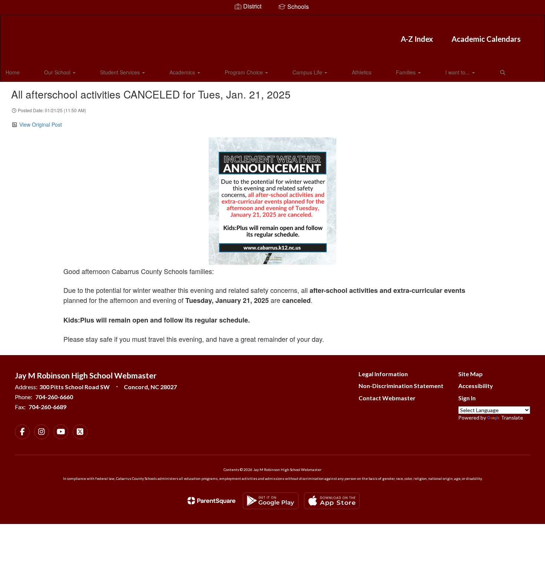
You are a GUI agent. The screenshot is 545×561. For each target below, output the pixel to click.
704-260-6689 (47, 406)
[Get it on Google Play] (270, 500)
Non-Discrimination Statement (401, 385)
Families (406, 72)
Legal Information (383, 373)
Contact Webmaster (387, 397)
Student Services (120, 72)
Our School (58, 72)
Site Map (470, 373)
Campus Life (308, 72)
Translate (512, 417)
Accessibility (475, 385)
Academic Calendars (486, 38)
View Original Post (40, 124)
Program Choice (244, 72)
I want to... (458, 72)
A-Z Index (417, 38)
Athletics (361, 72)
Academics (182, 72)
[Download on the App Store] (332, 500)
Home (13, 72)
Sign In (467, 397)
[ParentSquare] (211, 500)
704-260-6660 (54, 396)
